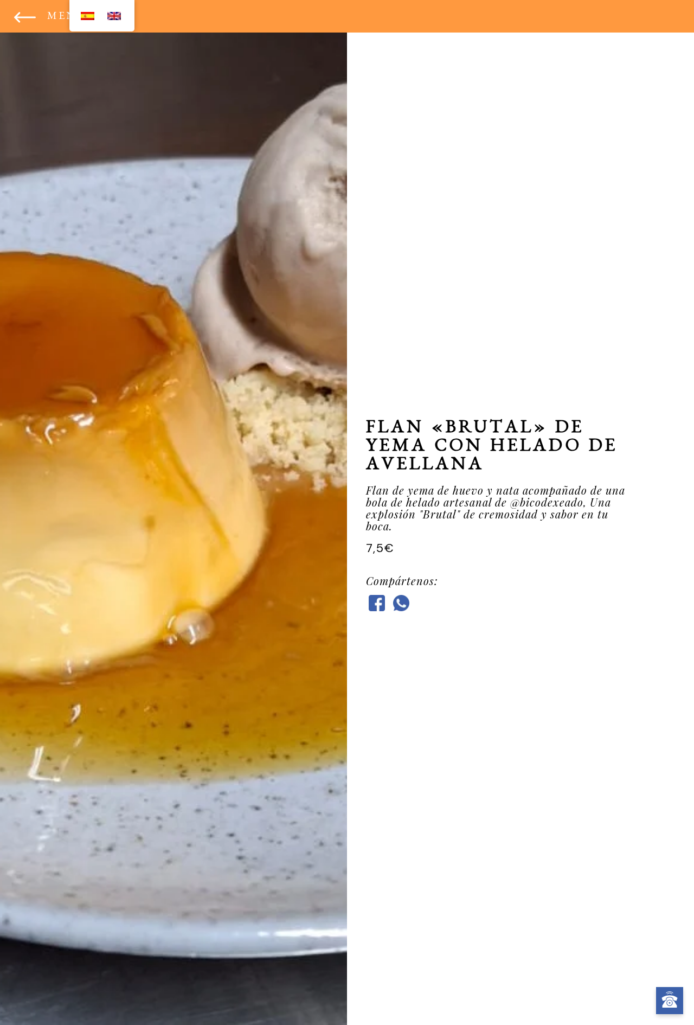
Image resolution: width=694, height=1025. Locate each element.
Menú (66, 17)
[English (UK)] (114, 16)
